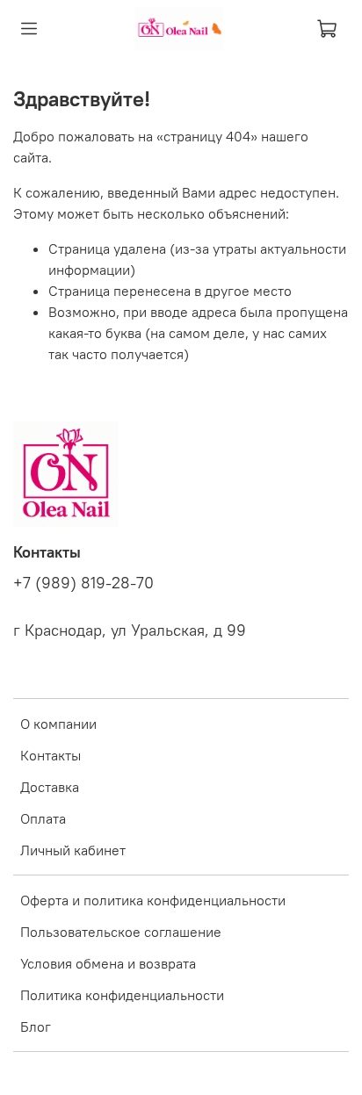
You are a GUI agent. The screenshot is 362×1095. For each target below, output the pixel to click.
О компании (58, 723)
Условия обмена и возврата (108, 963)
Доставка (49, 787)
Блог (35, 1026)
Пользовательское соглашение (120, 931)
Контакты (50, 755)
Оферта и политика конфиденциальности (153, 900)
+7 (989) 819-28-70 (83, 583)
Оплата (43, 818)
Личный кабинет (73, 850)
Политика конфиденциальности (122, 995)
